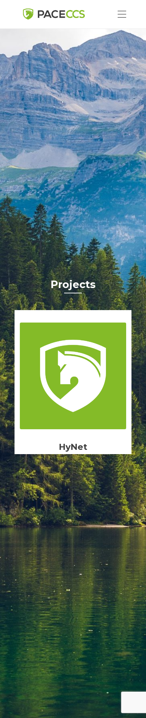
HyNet (73, 447)
